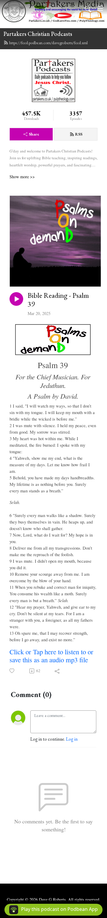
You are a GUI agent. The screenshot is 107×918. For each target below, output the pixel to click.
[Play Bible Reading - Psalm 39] (16, 299)
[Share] (57, 671)
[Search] (88, 8)
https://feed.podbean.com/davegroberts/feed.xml (48, 42)
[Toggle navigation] (100, 8)
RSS (78, 134)
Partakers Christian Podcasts (38, 34)
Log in (72, 739)
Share (34, 134)
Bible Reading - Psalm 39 (58, 299)
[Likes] (12, 671)
